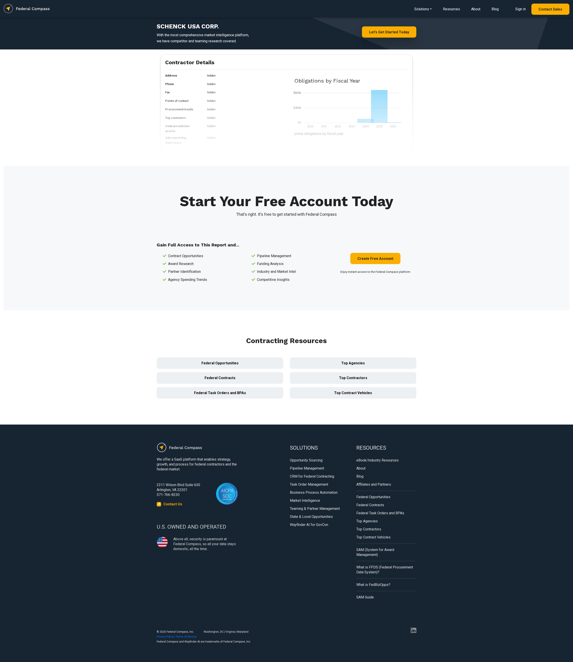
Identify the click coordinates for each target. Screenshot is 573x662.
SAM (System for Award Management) (375, 552)
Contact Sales (550, 9)
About (475, 9)
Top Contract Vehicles (353, 393)
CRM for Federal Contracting (312, 476)
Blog (495, 9)
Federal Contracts (220, 378)
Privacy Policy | (166, 636)
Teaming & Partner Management (315, 508)
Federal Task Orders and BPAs (220, 393)
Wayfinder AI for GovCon (309, 525)
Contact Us (172, 504)
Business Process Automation (314, 492)
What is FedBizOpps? (373, 585)
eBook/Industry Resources (377, 460)
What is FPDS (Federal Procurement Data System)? (384, 569)
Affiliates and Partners (373, 484)
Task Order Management (309, 484)
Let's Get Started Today (389, 32)
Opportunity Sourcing (306, 460)
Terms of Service (186, 636)
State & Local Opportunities (311, 517)
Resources (451, 9)
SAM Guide (365, 597)
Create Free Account (375, 258)
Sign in (520, 9)
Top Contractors (353, 378)
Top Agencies (353, 363)
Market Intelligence (305, 500)
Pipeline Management (307, 468)
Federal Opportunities (220, 363)
